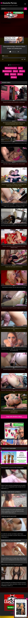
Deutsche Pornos (9, 3)
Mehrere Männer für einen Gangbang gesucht (11, 540)
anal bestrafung (7, 71)
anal (21, 68)
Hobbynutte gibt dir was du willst (8, 491)
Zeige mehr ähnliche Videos (14, 416)
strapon (14, 77)
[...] (14, 488)
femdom (13, 74)
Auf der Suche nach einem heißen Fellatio (11, 516)
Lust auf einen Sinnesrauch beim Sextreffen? (11, 564)
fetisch (20, 74)
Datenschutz (13, 612)
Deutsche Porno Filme (11, 68)
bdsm (16, 71)
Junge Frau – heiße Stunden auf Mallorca (11, 467)
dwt (7, 74)
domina (22, 71)
